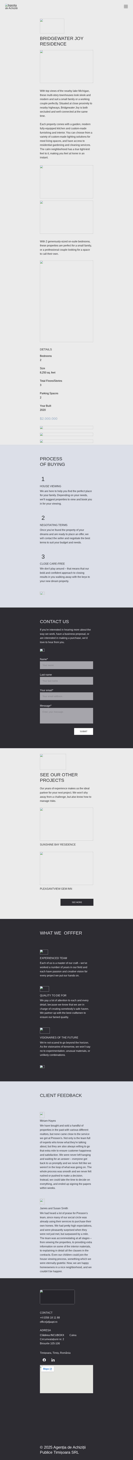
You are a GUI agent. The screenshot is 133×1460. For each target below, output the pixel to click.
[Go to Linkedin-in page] (53, 1360)
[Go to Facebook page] (44, 1360)
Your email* (46, 690)
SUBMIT (83, 731)
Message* (45, 705)
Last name (46, 674)
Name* (44, 659)
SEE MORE (77, 902)
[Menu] (126, 6)
